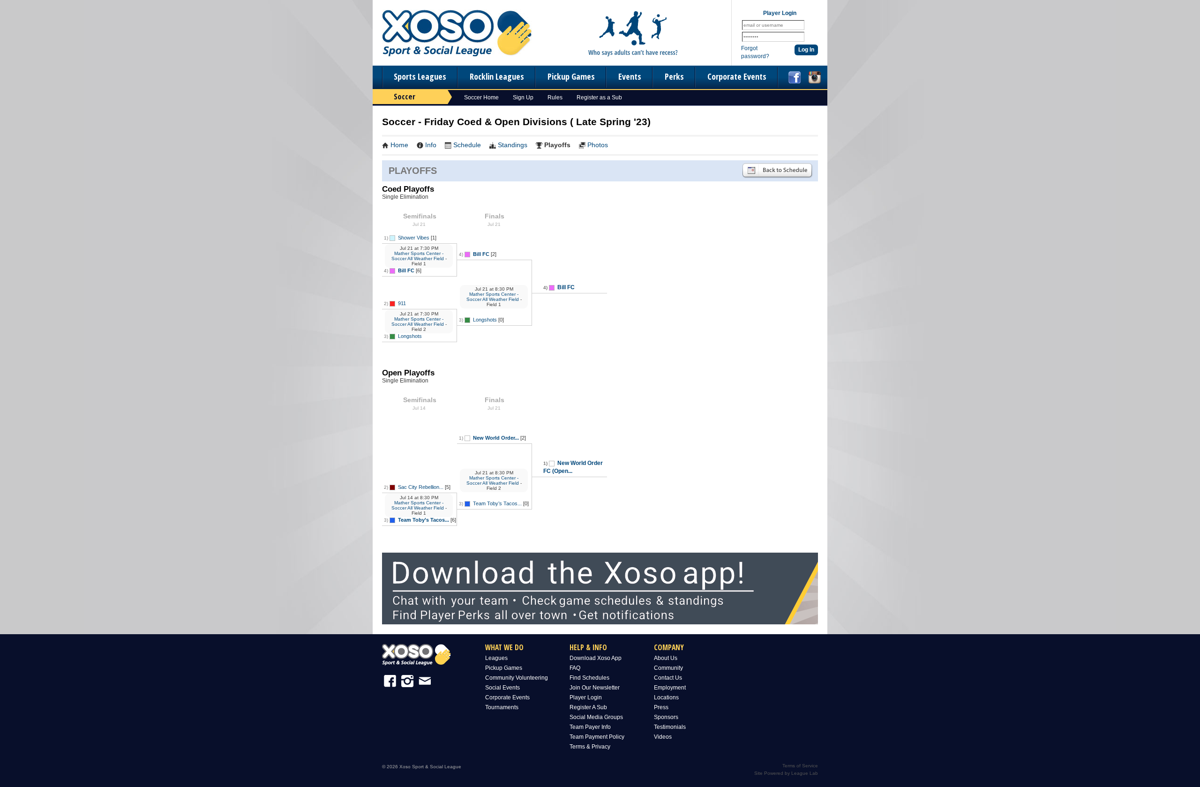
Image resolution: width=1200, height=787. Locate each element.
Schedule (467, 145)
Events (629, 76)
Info (430, 145)
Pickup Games (571, 76)
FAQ (575, 668)
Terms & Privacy (590, 746)
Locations (666, 697)
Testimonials (670, 727)
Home (399, 145)
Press (661, 707)
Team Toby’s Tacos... (423, 520)
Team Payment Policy (597, 737)
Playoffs (557, 145)
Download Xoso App (596, 658)
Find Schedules (589, 678)
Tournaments (501, 707)
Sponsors (666, 717)
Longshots (410, 336)
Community (668, 668)
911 (402, 303)
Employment (670, 687)
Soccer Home (481, 97)
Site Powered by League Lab (786, 773)
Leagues (496, 658)
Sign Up (523, 97)
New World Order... (496, 438)
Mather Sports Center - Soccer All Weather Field (417, 256)
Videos (663, 737)
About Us (665, 658)
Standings (512, 145)
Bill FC (406, 270)
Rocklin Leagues (497, 76)
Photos (597, 145)
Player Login (586, 697)
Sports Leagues (420, 76)
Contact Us (668, 678)
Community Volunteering (516, 678)
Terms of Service (800, 765)
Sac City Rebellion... (420, 487)
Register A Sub (588, 707)
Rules (555, 97)
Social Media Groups (596, 717)
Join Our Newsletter (595, 687)
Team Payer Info (590, 727)
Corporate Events (736, 76)
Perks (674, 76)
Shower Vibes (413, 237)
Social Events (502, 687)
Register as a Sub (599, 97)
